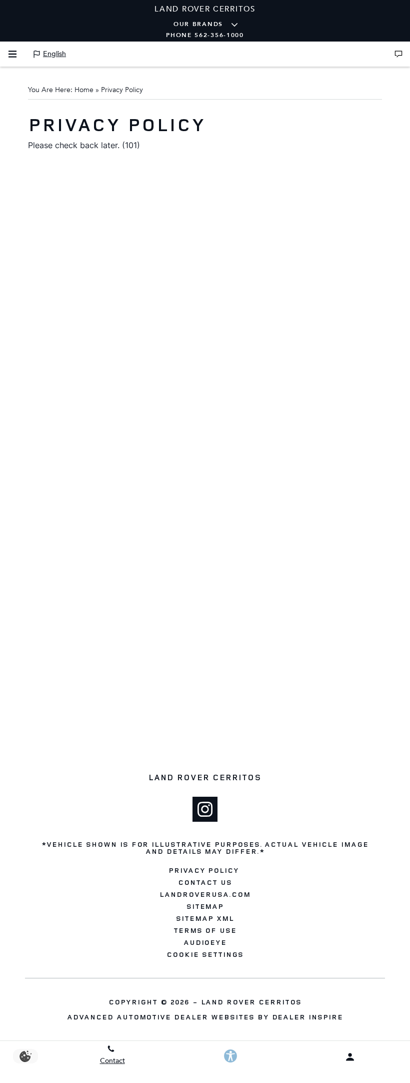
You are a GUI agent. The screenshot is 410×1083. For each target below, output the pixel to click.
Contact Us (205, 882)
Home (84, 90)
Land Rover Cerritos (251, 1001)
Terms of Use (205, 930)
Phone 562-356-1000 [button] (205, 35)
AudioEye (205, 942)
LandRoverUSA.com (205, 894)
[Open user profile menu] (350, 1057)
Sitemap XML (205, 918)
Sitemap (205, 906)
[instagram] (205, 809)
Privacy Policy (203, 870)
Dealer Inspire (307, 1016)
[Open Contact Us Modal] (398, 54)
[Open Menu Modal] (12, 54)
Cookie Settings (204, 954)
